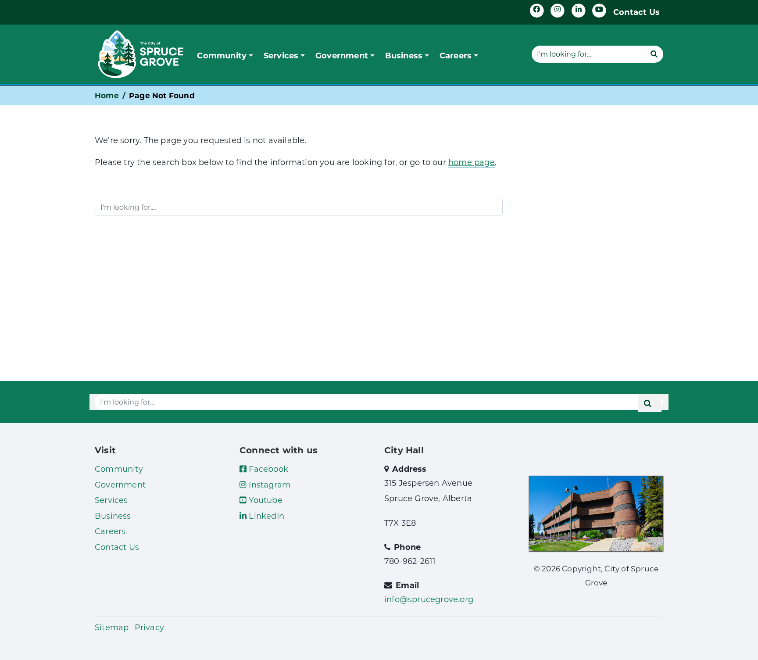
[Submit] (654, 54)
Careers (110, 531)
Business (113, 515)
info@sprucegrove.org (428, 599)
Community (119, 468)
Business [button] (404, 55)
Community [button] (222, 55)
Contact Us (636, 12)
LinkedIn (265, 515)
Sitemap (112, 627)
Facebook (267, 468)
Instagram (268, 484)
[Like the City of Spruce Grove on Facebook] (536, 11)
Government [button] (341, 55)
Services (111, 500)
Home (107, 95)
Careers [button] (456, 55)
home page (471, 162)
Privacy (149, 627)
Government (120, 484)
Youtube (264, 500)
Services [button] (281, 55)
